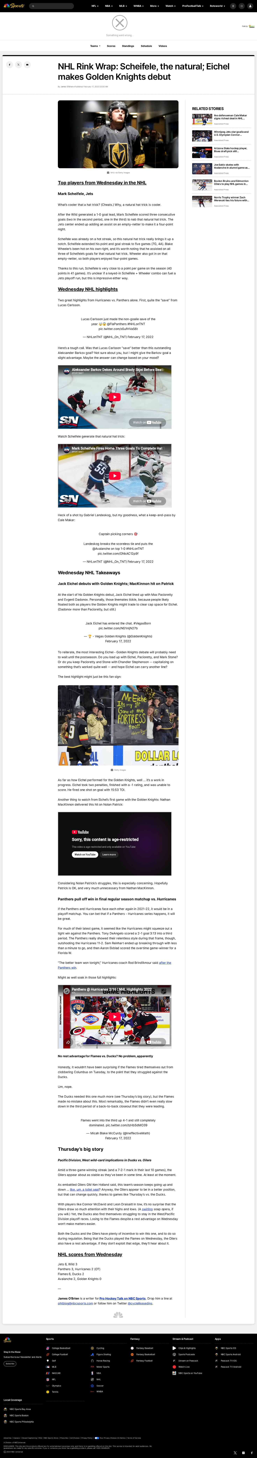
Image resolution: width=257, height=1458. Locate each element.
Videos (163, 45)
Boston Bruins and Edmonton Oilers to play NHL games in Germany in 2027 (231, 182)
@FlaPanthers (117, 324)
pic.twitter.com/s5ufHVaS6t (118, 329)
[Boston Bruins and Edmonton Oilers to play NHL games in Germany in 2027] (202, 185)
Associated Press (221, 124)
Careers (16, 1438)
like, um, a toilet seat (84, 1189)
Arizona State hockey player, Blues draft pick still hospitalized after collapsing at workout (232, 150)
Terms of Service (134, 1438)
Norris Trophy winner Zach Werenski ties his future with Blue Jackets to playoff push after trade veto (230, 199)
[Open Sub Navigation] (98, 6)
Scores (111, 45)
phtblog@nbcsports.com (75, 1303)
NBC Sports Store (51, 1438)
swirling (147, 1209)
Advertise (8, 1438)
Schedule (146, 45)
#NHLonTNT (136, 324)
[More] (233, 6)
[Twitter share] (18, 64)
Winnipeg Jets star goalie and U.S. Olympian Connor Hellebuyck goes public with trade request (231, 133)
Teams (94, 45)
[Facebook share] (9, 64)
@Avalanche (101, 548)
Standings (128, 45)
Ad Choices (75, 1438)
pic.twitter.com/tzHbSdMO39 (126, 1125)
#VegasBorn (142, 623)
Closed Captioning (29, 1438)
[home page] (14, 6)
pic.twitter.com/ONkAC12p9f (118, 553)
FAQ (40, 1438)
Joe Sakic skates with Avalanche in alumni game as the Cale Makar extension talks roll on (232, 166)
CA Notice (121, 1438)
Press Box (64, 1438)
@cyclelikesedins (140, 1303)
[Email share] (27, 64)
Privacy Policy (86, 1438)
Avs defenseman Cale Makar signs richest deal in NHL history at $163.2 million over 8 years (232, 117)
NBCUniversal (19, 1442)
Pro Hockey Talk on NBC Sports (122, 1298)
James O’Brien (67, 87)
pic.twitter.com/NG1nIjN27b (118, 628)
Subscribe (10, 1364)
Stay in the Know (12, 1352)
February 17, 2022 (141, 337)
